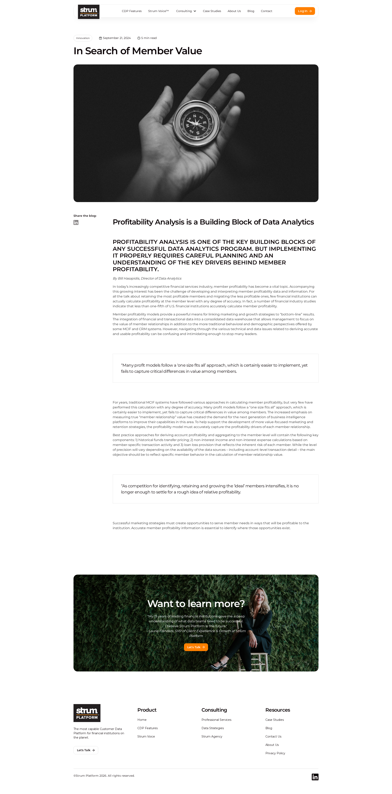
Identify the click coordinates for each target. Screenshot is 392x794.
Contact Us (273, 736)
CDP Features (132, 11)
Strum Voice (146, 736)
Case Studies (212, 11)
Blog (250, 11)
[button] (186, 11)
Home (142, 720)
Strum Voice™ (158, 11)
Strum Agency (212, 736)
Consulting (184, 11)
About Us (234, 11)
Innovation (83, 38)
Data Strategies (213, 728)
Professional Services (217, 720)
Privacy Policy (275, 753)
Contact (266, 11)
